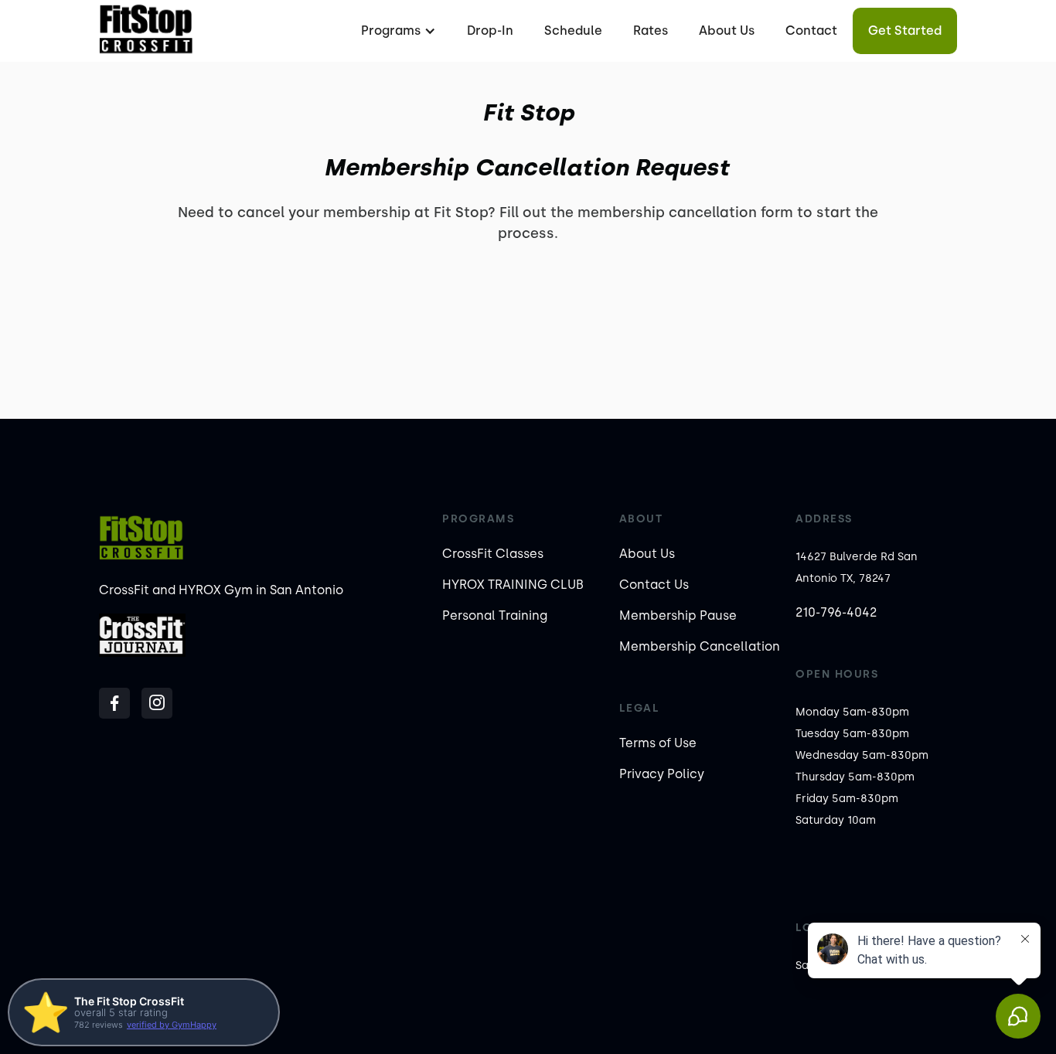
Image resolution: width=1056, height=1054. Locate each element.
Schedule (573, 30)
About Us (727, 30)
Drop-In (490, 30)
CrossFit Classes (492, 553)
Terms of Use (658, 743)
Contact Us (654, 584)
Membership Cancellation (699, 646)
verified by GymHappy (171, 1024)
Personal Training (494, 615)
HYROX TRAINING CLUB (513, 584)
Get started (905, 30)
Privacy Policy (661, 774)
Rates (650, 30)
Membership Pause (678, 615)
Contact (811, 30)
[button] (396, 31)
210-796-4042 (836, 612)
